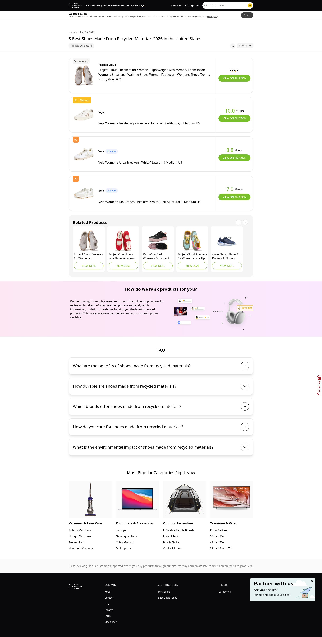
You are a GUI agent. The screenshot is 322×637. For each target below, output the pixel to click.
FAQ (107, 603)
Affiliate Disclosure (81, 45)
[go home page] (75, 5)
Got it (247, 15)
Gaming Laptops (126, 536)
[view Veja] (84, 115)
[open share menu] (232, 45)
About (108, 591)
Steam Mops (77, 542)
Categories (192, 5)
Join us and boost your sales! (272, 595)
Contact (109, 597)
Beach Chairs (171, 542)
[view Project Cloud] (84, 75)
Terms (108, 615)
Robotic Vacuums (80, 530)
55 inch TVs (217, 536)
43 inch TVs (217, 542)
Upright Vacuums (80, 536)
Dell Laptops (124, 548)
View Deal (89, 266)
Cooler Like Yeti (172, 548)
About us (176, 5)
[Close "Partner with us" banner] (312, 581)
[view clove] (227, 240)
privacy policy (212, 16)
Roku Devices (218, 530)
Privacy (109, 609)
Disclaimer (111, 621)
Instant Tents (171, 536)
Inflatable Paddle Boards (178, 530)
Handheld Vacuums (81, 548)
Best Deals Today (167, 597)
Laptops (121, 530)
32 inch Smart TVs (221, 548)
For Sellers (164, 591)
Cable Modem (124, 542)
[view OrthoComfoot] (158, 240)
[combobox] (228, 5)
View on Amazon (234, 78)
